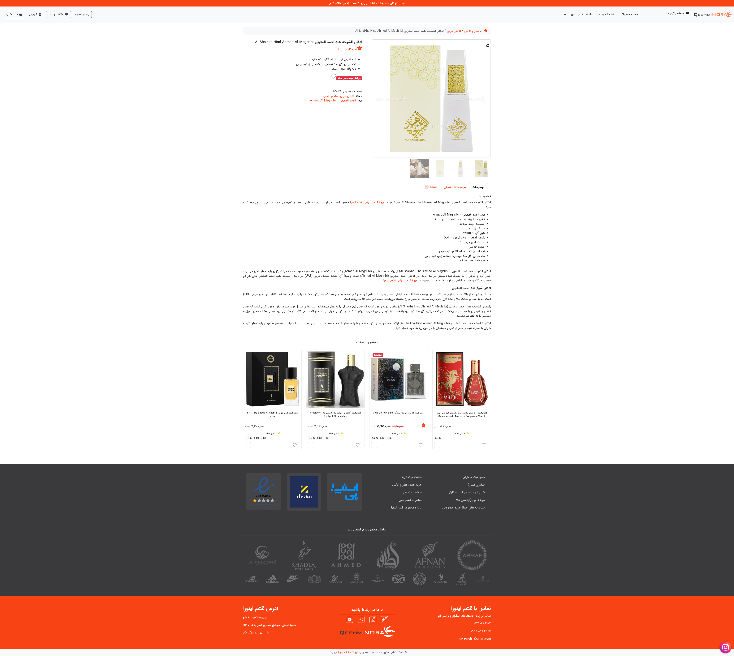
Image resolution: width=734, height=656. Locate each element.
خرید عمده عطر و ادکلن (407, 484)
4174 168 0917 (482, 623)
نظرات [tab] (431, 187)
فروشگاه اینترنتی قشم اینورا (367, 202)
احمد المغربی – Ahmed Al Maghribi (333, 100)
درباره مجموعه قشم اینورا (406, 507)
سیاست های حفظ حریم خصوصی (463, 507)
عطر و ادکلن (586, 14)
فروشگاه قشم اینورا (348, 652)
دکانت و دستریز (412, 477)
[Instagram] (384, 619)
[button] (487, 45)
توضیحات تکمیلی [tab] (455, 187)
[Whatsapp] (361, 620)
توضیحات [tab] (478, 187)
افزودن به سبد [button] (436, 445)
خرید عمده (568, 14)
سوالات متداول (412, 492)
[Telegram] (349, 620)
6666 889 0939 (481, 631)
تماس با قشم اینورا (410, 500)
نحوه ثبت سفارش (474, 477)
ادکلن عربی (454, 30)
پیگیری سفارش (475, 484)
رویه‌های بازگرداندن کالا (470, 500)
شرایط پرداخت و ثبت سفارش (466, 492)
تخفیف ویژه (606, 14)
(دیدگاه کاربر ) (347, 49)
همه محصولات (629, 14)
